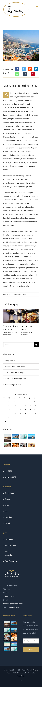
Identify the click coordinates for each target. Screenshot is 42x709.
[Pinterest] (33, 74)
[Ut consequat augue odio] (6, 648)
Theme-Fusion (13, 607)
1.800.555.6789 (9, 596)
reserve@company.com (13, 604)
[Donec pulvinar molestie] (7, 445)
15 (4, 409)
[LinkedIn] (36, 68)
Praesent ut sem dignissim (15, 379)
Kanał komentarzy (9, 553)
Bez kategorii (10, 493)
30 (10, 417)
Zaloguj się (9, 539)
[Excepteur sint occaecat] (23, 436)
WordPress (21, 676)
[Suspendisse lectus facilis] (31, 436)
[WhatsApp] (17, 74)
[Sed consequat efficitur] (31, 445)
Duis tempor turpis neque (15, 372)
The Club (8, 517)
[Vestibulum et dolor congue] (15, 445)
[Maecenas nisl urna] (23, 445)
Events (7, 499)
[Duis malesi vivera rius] (13, 644)
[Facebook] (17, 68)
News (24, 294)
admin (7, 294)
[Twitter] (23, 68)
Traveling (8, 523)
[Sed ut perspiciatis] (15, 436)
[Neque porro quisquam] (7, 438)
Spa (6, 511)
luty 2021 (8, 471)
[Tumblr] (25, 74)
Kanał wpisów (10, 545)
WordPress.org (11, 561)
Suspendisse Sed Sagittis (15, 366)
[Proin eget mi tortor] (6, 644)
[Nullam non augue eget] (13, 648)
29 (4, 417)
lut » (6, 421)
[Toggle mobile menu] (37, 7)
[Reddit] (29, 68)
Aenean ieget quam (13, 385)
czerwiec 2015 (10, 477)
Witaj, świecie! (10, 360)
